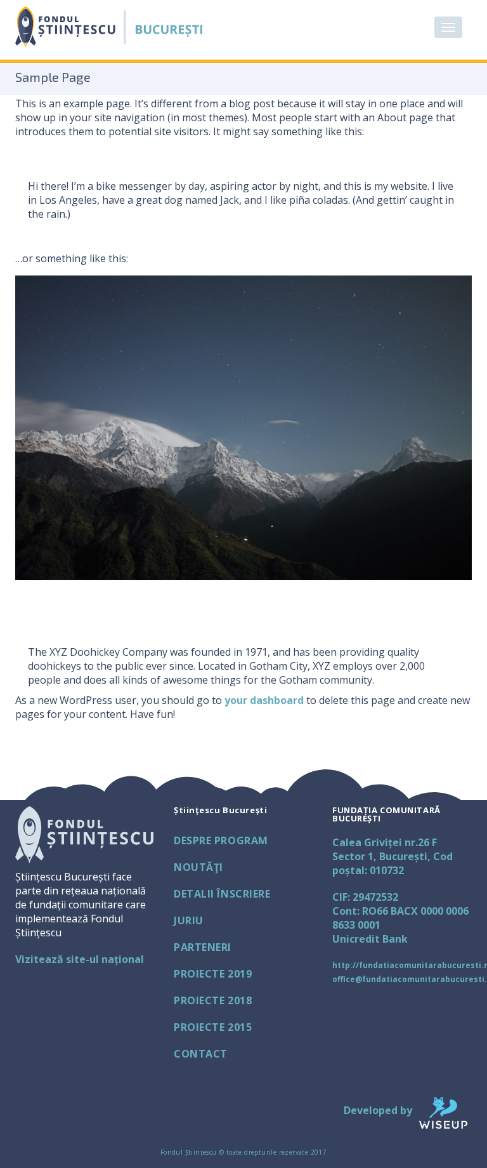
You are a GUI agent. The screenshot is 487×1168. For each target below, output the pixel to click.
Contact (201, 1054)
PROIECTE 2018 (213, 1000)
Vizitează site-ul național (79, 959)
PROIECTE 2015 (213, 1027)
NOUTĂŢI (198, 867)
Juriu (189, 920)
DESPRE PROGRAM (221, 840)
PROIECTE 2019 (213, 974)
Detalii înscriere (222, 894)
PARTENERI (202, 947)
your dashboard (264, 700)
